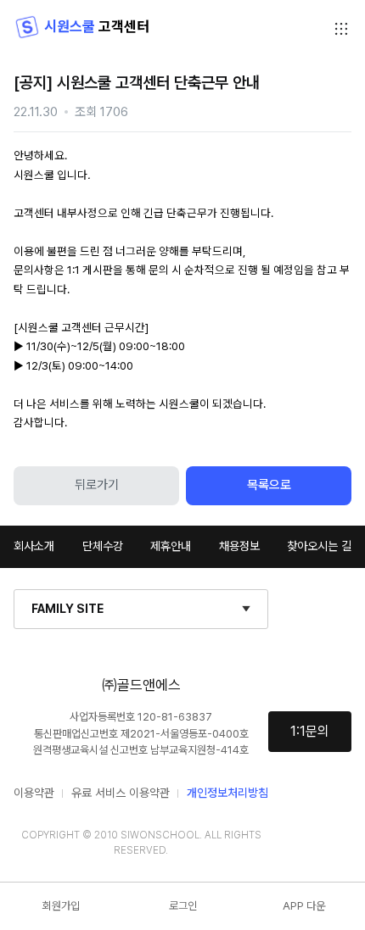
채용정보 (239, 546)
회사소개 (34, 546)
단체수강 (102, 546)
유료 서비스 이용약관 (120, 792)
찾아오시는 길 (319, 546)
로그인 (183, 905)
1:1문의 (309, 731)
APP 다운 (304, 905)
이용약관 (34, 792)
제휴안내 (170, 546)
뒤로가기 (97, 485)
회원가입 (61, 905)
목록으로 (269, 485)
